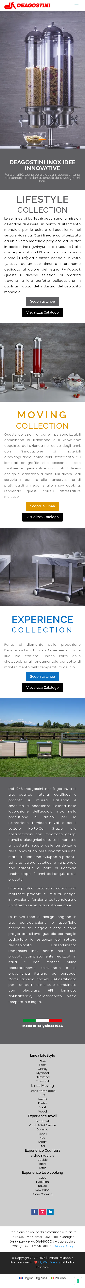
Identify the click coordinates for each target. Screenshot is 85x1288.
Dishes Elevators (42, 1156)
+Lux (42, 1061)
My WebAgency (49, 1262)
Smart (42, 1142)
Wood (42, 1111)
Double (43, 1160)
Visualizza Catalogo (42, 312)
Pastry (42, 1103)
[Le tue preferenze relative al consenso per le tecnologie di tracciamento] (78, 1281)
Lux (43, 1095)
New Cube (42, 1190)
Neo (42, 1138)
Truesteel (42, 1081)
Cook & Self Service (42, 1125)
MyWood (42, 1073)
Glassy (42, 1069)
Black (42, 1065)
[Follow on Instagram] (42, 1212)
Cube (42, 1178)
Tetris (42, 1168)
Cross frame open (43, 1091)
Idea (42, 1164)
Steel (42, 1107)
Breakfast (42, 1121)
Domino (42, 1129)
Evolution (42, 1182)
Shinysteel (43, 1077)
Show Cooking (42, 1194)
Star (42, 1146)
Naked (42, 1186)
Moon (43, 1134)
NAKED (42, 1099)
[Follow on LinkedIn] (50, 1212)
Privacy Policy (64, 1246)
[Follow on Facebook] (34, 1212)
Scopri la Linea (42, 301)
